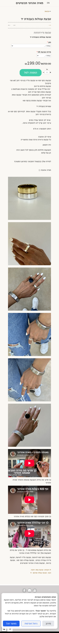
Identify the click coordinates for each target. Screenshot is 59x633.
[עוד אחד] (50, 72)
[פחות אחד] (43, 72)
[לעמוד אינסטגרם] (29, 592)
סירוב (48, 623)
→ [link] (14, 25)
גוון (49, 42)
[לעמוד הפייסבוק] (24, 592)
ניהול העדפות (31, 623)
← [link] (9, 25)
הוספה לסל (30, 72)
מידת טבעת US (44, 52)
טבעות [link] (47, 11)
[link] (41, 570)
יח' (47, 69)
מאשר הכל (11, 623)
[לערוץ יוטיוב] (34, 592)
